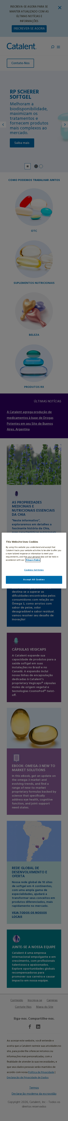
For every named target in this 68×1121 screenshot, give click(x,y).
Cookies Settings (34, 570)
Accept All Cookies (34, 579)
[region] (34, 561)
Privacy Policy (33, 560)
